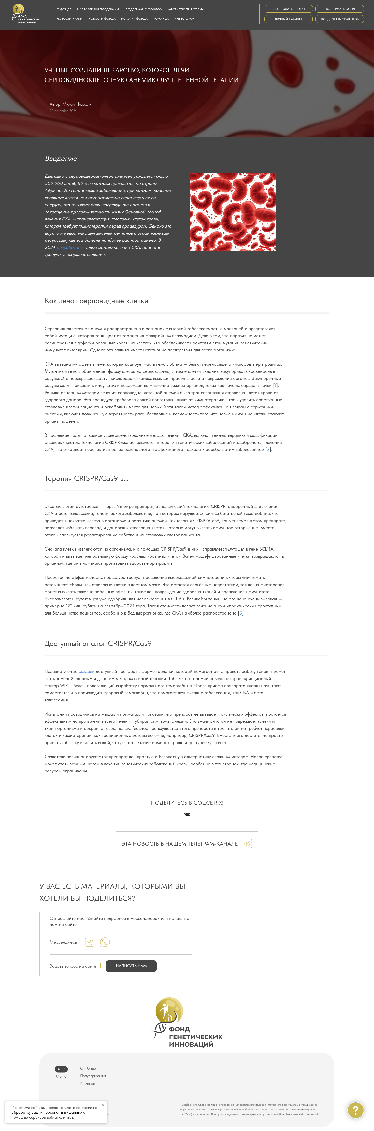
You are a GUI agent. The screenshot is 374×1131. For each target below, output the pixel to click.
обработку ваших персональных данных (46, 1112)
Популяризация (93, 1075)
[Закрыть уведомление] (103, 1105)
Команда (87, 1083)
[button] (131, 966)
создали (87, 671)
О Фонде (88, 1068)
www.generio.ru (310, 1109)
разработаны (69, 247)
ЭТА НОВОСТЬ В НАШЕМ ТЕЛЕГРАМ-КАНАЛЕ (179, 843)
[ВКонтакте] (187, 814)
